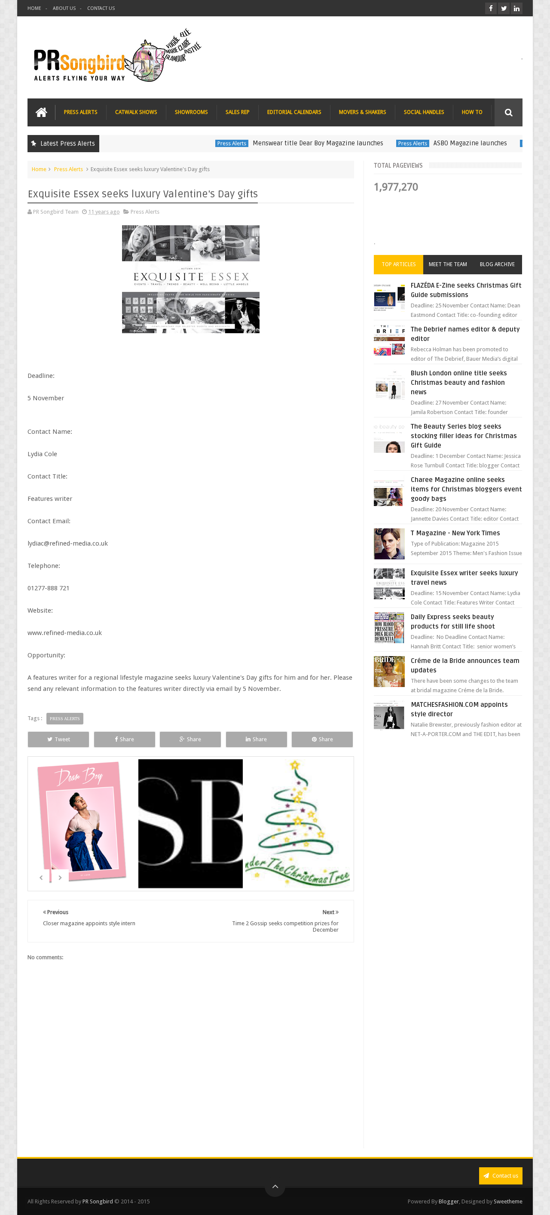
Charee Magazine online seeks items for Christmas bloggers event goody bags (466, 489)
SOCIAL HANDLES (424, 112)
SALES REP (238, 112)
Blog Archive (497, 264)
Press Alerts (209, 143)
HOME (34, 8)
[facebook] (491, 8)
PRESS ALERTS (81, 112)
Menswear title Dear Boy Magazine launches (295, 143)
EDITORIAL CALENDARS (294, 112)
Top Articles (399, 264)
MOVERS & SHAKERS (362, 112)
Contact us (504, 1175)
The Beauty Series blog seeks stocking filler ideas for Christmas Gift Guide (464, 436)
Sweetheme (508, 1201)
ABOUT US (64, 8)
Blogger (449, 1201)
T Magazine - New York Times (455, 533)
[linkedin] (516, 8)
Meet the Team (448, 264)
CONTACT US (101, 8)
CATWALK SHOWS (136, 112)
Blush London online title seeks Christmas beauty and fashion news (459, 382)
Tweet (62, 739)
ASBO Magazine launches (448, 143)
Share (127, 739)
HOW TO (472, 112)
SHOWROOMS (191, 112)
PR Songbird (97, 1201)
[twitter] (504, 8)
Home (39, 169)
